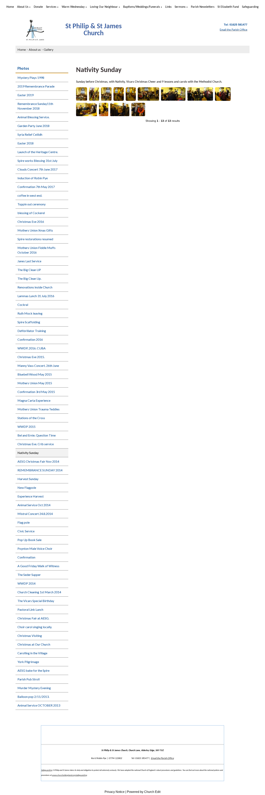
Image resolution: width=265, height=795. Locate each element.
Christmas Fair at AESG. (33, 618)
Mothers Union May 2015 (34, 383)
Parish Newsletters (202, 7)
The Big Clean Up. (29, 278)
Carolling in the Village (32, 653)
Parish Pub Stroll (28, 679)
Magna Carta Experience (33, 400)
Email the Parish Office (162, 758)
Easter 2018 (25, 143)
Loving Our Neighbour (104, 7)
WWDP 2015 (26, 426)
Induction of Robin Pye (32, 178)
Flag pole (23, 522)
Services (51, 7)
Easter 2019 (25, 95)
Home (10, 7)
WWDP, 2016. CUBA (31, 348)
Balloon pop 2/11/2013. (33, 696)
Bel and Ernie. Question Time (36, 435)
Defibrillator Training (31, 331)
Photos (23, 68)
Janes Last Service (29, 261)
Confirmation (26, 557)
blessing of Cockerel (31, 213)
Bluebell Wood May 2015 (34, 374)
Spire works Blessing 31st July (37, 160)
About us (22, 7)
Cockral (22, 304)
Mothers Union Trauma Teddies (38, 409)
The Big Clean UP (29, 270)
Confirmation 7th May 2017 (36, 187)
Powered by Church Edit (143, 791)
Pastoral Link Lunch (30, 609)
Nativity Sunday (28, 453)
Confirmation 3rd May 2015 (36, 392)
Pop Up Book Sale (29, 540)
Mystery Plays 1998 (30, 77)
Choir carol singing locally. (34, 627)
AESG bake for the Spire (33, 670)
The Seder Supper (29, 574)
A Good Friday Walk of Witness (38, 566)
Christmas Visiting (29, 635)
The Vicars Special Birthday (35, 601)
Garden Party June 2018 (33, 126)
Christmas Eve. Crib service (35, 444)
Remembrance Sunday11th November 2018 (35, 106)
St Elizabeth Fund (228, 7)
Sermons (180, 7)
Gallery (48, 49)
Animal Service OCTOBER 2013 (38, 705)
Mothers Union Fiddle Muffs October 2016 (36, 250)
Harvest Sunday (27, 479)
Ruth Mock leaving (29, 313)
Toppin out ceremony (31, 204)
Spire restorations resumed (35, 239)
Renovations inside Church (34, 287)
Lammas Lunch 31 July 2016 (35, 296)
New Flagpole (26, 487)
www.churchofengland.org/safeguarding (69, 775)
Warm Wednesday (73, 7)
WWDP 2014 (26, 583)
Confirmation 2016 (30, 339)
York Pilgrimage (28, 662)
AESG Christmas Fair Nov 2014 (38, 461)
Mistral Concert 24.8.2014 (35, 513)
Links (168, 7)
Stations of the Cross (31, 418)
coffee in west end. (29, 195)
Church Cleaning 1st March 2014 (39, 592)
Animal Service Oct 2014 (33, 505)
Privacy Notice (115, 791)
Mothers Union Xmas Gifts (35, 230)
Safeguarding (250, 7)
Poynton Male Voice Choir (34, 548)
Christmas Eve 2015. (31, 357)
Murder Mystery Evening (34, 688)
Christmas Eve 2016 (30, 221)
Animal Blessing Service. (33, 117)
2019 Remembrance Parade (36, 86)
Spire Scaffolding (28, 322)
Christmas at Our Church (33, 644)
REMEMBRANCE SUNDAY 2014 (39, 470)
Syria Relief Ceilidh (29, 134)
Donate (38, 7)
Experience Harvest (30, 496)
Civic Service (26, 531)
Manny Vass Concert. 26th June (38, 365)
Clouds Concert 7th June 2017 (37, 169)
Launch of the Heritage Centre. (37, 152)
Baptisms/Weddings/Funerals (141, 7)
